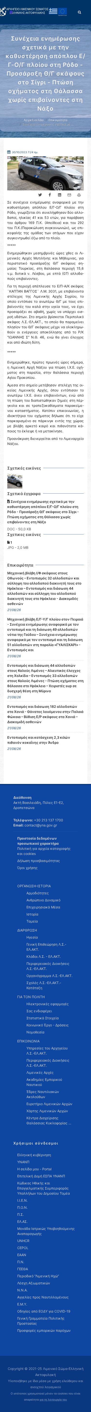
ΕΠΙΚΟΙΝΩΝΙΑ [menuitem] (28, 1041)
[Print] (79, 195)
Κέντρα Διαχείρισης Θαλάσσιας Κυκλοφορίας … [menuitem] (48, 1120)
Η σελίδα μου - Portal (34, 1169)
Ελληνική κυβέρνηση (34, 1155)
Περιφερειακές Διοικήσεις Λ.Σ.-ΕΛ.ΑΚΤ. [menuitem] (47, 966)
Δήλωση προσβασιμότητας (38, 861)
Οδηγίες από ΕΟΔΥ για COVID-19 (43, 1311)
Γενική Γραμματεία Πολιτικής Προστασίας (41, 1320)
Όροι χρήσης (27, 868)
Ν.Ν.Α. (22, 1290)
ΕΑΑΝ (21, 1255)
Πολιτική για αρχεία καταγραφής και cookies (44, 851)
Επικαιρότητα (58, 120)
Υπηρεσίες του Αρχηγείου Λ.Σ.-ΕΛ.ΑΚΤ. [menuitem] (47, 1050)
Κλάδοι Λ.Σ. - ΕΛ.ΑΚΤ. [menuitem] (43, 956)
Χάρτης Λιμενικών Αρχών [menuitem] (47, 1111)
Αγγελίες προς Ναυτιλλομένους (43, 1297)
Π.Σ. (20, 1214)
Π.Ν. (20, 1262)
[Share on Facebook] (50, 195)
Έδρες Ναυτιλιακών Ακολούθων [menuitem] (42, 1094)
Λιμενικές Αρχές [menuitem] (40, 1072)
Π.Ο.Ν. (22, 1207)
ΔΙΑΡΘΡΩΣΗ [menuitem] (27, 930)
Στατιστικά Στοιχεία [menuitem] (42, 1018)
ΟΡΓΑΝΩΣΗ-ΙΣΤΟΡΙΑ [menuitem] (34, 886)
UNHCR (23, 1241)
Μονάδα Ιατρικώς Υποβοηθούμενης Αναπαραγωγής (46, 1231)
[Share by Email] (69, 195)
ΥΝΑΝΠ (23, 1162)
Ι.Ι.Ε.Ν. (22, 1200)
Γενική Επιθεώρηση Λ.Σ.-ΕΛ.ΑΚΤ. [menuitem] (46, 946)
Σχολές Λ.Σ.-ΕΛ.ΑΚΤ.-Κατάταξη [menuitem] (43, 985)
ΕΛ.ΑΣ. (22, 1221)
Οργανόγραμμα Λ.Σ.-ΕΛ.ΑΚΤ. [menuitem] (49, 976)
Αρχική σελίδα (34, 120)
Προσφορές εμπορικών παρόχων (44, 1330)
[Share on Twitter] (40, 195)
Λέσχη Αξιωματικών (33, 1283)
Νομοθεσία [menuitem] (35, 1032)
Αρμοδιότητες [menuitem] (37, 893)
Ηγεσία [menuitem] (32, 937)
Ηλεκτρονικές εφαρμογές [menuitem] (47, 1004)
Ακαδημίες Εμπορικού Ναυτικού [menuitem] (44, 1082)
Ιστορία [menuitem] (32, 914)
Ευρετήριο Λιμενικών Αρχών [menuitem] (49, 1104)
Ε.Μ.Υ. (22, 1304)
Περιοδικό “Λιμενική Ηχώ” (38, 1276)
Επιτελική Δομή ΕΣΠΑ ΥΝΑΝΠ (41, 1176)
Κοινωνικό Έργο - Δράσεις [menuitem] (47, 1025)
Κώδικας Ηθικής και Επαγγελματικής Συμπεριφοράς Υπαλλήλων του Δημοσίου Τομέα (43, 1188)
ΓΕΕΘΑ (22, 1269)
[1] (15, 481)
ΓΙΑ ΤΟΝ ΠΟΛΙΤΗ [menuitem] (31, 997)
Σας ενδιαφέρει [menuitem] (39, 1011)
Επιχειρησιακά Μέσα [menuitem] (43, 907)
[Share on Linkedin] (59, 195)
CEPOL (22, 1248)
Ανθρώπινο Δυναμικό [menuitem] (43, 900)
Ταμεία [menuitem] (32, 921)
